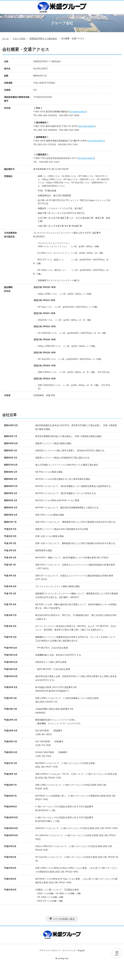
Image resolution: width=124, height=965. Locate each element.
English (81, 950)
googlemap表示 (78, 111)
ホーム (5, 38)
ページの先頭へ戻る (64, 918)
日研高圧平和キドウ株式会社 (43, 38)
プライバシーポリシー (49, 950)
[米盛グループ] (62, 7)
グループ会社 (19, 38)
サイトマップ (69, 950)
